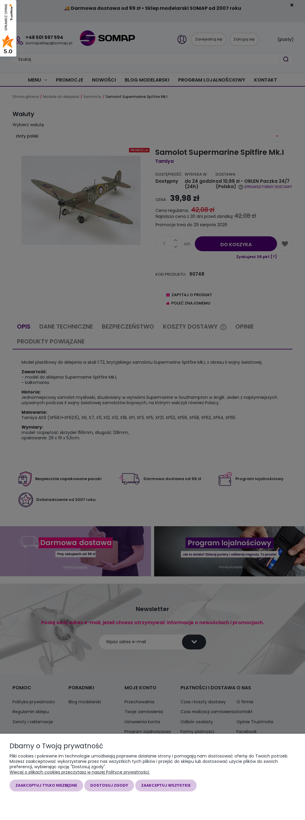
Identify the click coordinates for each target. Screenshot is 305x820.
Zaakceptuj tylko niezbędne (46, 785)
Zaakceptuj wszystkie (166, 785)
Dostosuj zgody (109, 785)
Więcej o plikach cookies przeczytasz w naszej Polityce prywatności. (80, 772)
